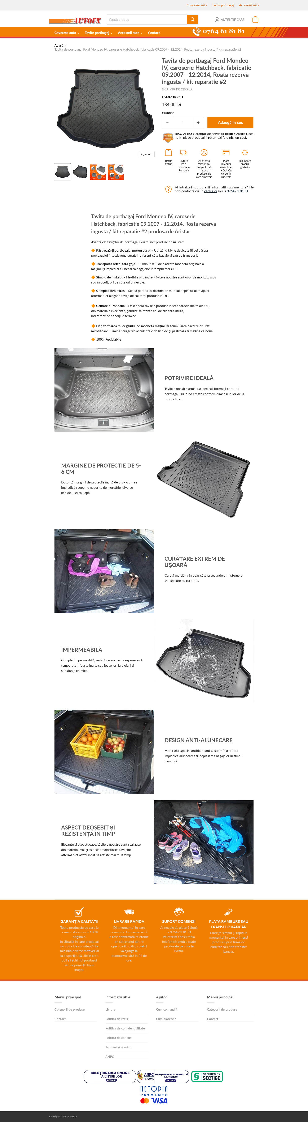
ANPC (109, 1056)
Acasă (58, 45)
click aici (210, 191)
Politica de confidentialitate (125, 1028)
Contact (154, 33)
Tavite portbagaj (223, 5)
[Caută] (192, 19)
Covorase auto (197, 5)
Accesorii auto (249, 5)
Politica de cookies (118, 1038)
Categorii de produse (69, 1009)
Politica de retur (116, 1019)
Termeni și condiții (118, 1047)
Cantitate (168, 113)
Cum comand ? (166, 1009)
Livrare (110, 1009)
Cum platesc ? (166, 1019)
